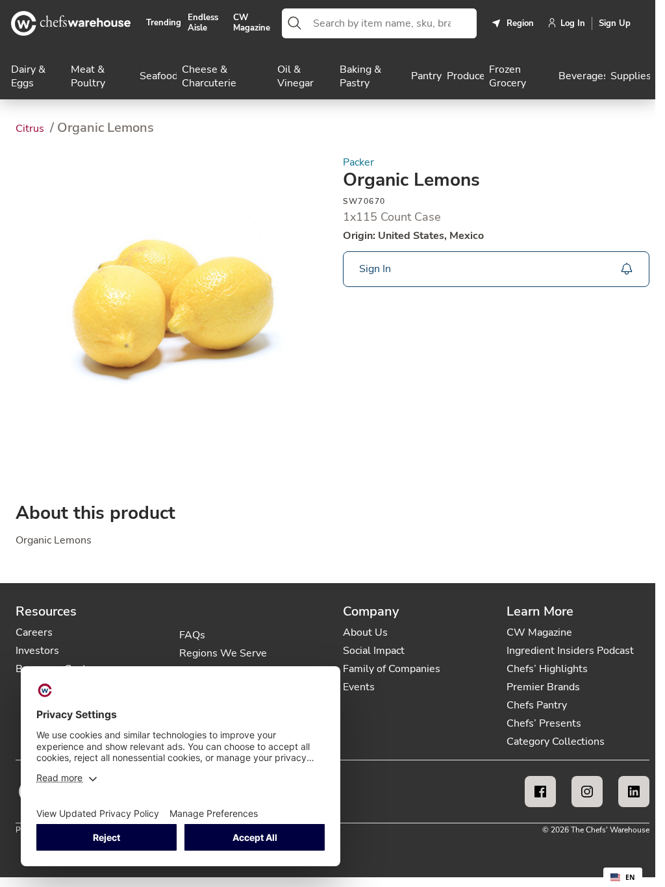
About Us (365, 632)
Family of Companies (391, 669)
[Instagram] (587, 791)
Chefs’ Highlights (547, 669)
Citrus (31, 128)
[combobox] (392, 23)
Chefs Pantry (537, 705)
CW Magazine (251, 23)
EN (630, 877)
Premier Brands (543, 687)
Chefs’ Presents (544, 723)
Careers (34, 632)
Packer (358, 162)
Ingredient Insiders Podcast (570, 650)
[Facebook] (540, 791)
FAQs (192, 635)
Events (359, 687)
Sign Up (615, 23)
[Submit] (295, 23)
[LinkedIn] (633, 791)
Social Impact (374, 650)
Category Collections (556, 741)
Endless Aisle (203, 23)
